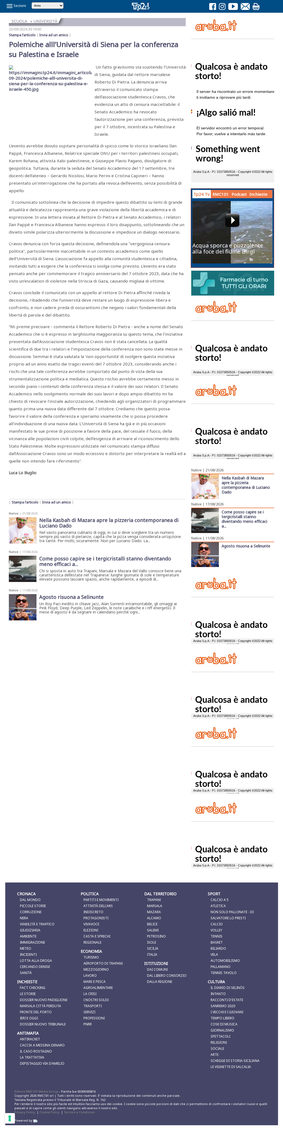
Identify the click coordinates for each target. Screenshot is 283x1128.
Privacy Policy (24, 1112)
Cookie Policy (49, 1112)
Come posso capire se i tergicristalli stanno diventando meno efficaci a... (244, 518)
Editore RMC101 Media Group (36, 1091)
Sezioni (19, 5)
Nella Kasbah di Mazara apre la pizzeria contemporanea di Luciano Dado (246, 484)
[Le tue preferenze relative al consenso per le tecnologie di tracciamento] (9, 1118)
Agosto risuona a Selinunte (246, 545)
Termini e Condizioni (79, 1112)
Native (14, 513)
